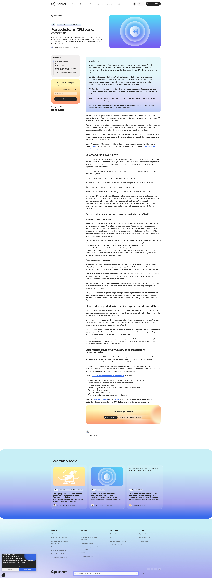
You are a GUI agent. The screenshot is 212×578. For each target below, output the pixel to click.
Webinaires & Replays (116, 545)
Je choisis (10, 569)
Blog (111, 537)
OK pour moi (27, 569)
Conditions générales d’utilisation (154, 573)
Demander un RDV (152, 4)
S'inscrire (65, 99)
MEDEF (97, 399)
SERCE (105, 399)
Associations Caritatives (87, 543)
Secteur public (85, 534)
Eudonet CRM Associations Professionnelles (108, 376)
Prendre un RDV (110, 417)
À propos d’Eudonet (144, 534)
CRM (94, 146)
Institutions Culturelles (87, 556)
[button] (3, 575)
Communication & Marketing (59, 537)
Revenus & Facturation (57, 547)
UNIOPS (116, 399)
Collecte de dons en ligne (58, 550)
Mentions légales (142, 573)
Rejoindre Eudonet (144, 537)
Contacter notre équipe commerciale (130, 417)
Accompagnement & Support (59, 557)
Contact (141, 4)
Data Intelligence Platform (58, 554)
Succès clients (114, 534)
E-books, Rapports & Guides (118, 541)
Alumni (83, 553)
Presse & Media (143, 541)
